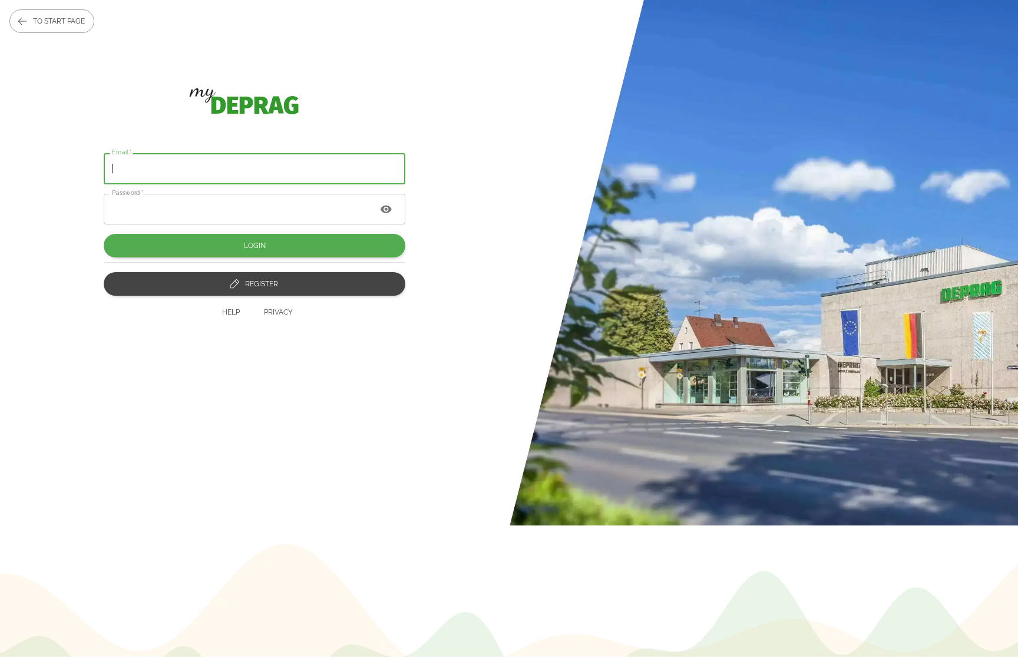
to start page (59, 21)
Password (128, 192)
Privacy (278, 312)
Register (261, 284)
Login (255, 246)
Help (231, 312)
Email (122, 152)
